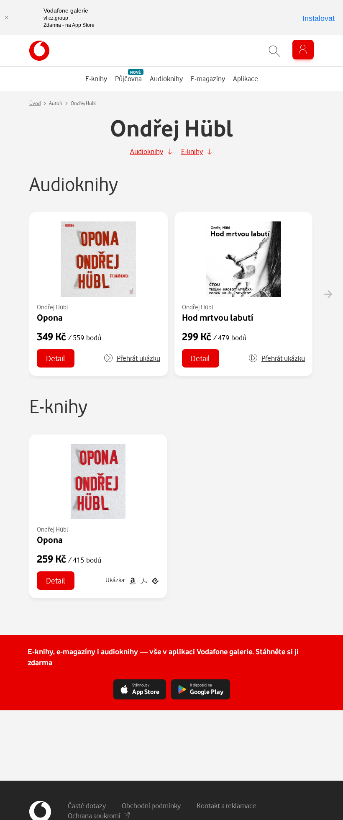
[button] (131, 358)
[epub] (154, 580)
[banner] (39, 51)
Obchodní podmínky (151, 805)
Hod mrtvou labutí (217, 317)
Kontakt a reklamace (226, 805)
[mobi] (132, 580)
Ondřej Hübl (52, 307)
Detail (55, 358)
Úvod (35, 103)
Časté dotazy (87, 805)
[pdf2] (143, 580)
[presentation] (328, 294)
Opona (50, 317)
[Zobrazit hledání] (274, 51)
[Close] (6, 17)
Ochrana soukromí (94, 815)
